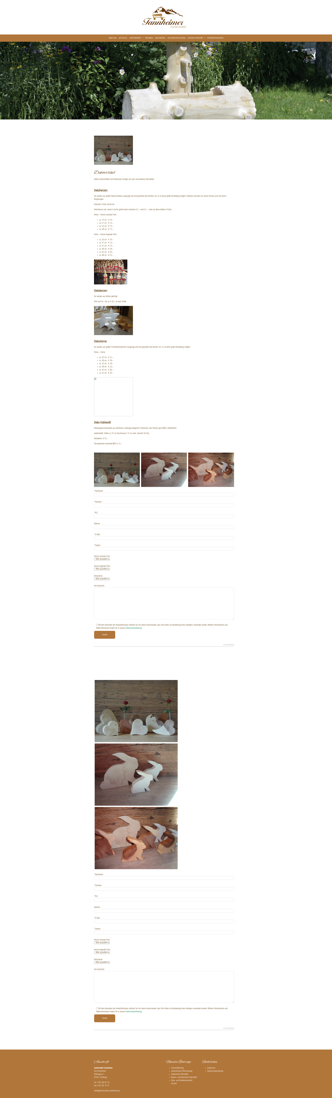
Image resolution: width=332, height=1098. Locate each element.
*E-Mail (97, 535)
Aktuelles (123, 38)
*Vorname (98, 502)
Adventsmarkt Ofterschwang (181, 1071)
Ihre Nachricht (99, 586)
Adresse (97, 524)
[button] (25, 80)
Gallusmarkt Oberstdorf (179, 1074)
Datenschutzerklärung (134, 628)
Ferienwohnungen (215, 38)
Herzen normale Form (102, 556)
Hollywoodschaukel (177, 38)
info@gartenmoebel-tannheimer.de (107, 1091)
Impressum (211, 1068)
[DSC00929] (136, 711)
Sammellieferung (177, 1068)
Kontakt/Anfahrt (195, 38)
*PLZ (96, 513)
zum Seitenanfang (228, 645)
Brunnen (149, 38)
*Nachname (98, 491)
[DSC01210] (136, 774)
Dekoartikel (160, 38)
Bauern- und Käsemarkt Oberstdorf (184, 1077)
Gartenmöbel (135, 38)
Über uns (113, 38)
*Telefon (97, 545)
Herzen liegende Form (102, 566)
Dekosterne (98, 576)
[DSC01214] (136, 838)
